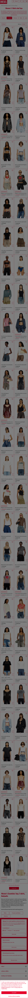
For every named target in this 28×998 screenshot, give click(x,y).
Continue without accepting (14, 996)
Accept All (14, 992)
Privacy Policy (18, 987)
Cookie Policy (4, 988)
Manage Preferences (5, 987)
